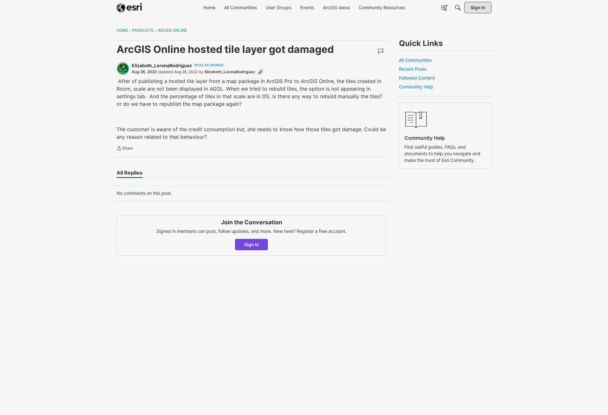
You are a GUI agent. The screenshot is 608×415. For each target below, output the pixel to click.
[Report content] (380, 51)
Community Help (416, 86)
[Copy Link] (260, 72)
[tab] (129, 172)
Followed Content (417, 77)
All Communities (415, 60)
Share (125, 149)
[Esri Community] (130, 7)
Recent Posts (412, 69)
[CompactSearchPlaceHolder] (458, 7)
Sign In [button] (251, 244)
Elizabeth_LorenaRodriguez (162, 65)
